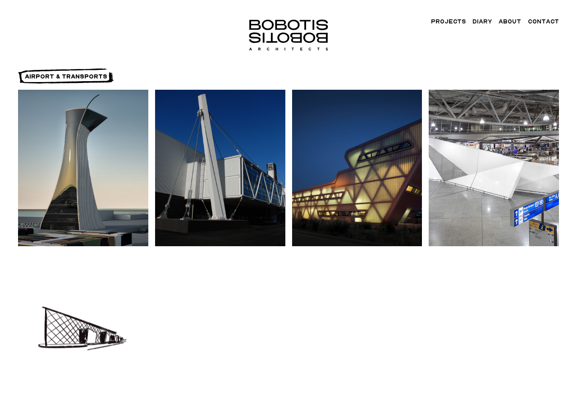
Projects (448, 21)
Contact (543, 21)
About (510, 21)
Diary (482, 21)
